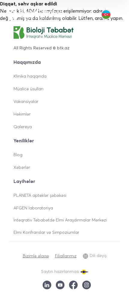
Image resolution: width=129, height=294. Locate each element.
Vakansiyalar (26, 101)
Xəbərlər (22, 167)
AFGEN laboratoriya (33, 207)
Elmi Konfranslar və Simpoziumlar (46, 232)
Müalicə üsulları (29, 88)
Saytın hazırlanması (60, 271)
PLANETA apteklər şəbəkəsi (40, 195)
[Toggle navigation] (118, 14)
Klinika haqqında (30, 76)
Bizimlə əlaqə (36, 255)
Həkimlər (22, 113)
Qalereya (23, 126)
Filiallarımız (65, 255)
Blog (18, 154)
